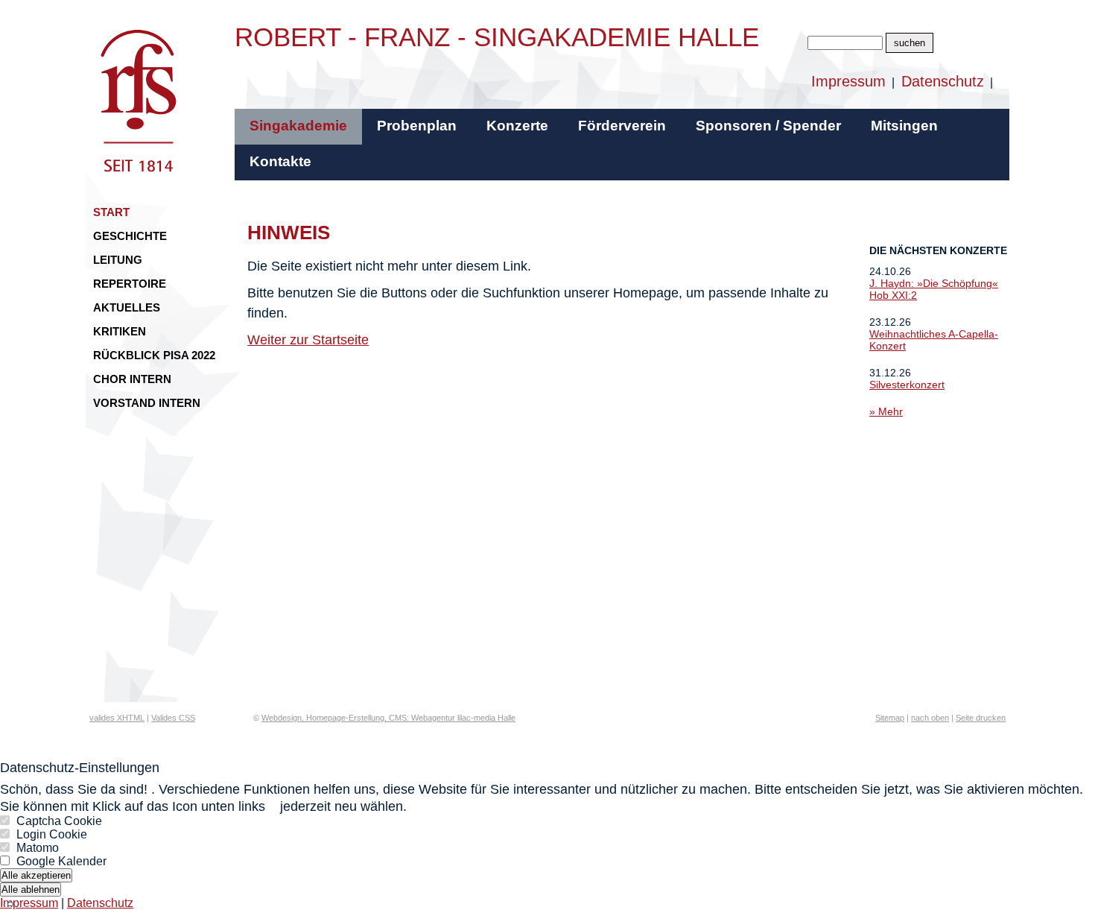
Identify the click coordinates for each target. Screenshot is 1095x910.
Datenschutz (942, 81)
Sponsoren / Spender (768, 125)
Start (111, 212)
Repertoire (129, 283)
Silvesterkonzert (907, 385)
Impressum (848, 81)
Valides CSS (173, 717)
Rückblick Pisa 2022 (154, 355)
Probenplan (417, 125)
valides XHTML (117, 717)
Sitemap (889, 717)
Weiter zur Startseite (308, 339)
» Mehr (886, 411)
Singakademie (298, 125)
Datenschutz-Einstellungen (79, 767)
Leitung (117, 259)
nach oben (930, 717)
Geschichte (130, 236)
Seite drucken (981, 717)
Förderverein (622, 125)
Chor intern (132, 379)
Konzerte (517, 125)
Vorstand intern (146, 402)
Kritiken (119, 331)
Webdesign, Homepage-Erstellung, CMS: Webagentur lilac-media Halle (388, 717)
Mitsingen (904, 125)
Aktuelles (126, 307)
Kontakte (280, 161)
